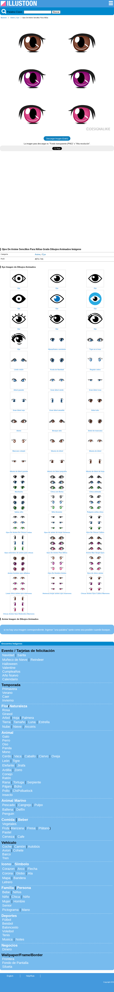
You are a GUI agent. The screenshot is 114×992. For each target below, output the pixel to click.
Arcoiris (30, 726)
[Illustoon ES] (19, 5)
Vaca (17, 756)
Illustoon (4, 18)
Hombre (19, 901)
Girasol (7, 714)
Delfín (20, 809)
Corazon (8, 869)
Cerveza (8, 836)
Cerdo (6, 756)
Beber (23, 820)
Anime (12, 18)
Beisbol (7, 923)
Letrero (7, 882)
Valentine (8, 668)
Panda (7, 748)
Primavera (9, 689)
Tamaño (19, 722)
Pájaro (7, 786)
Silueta (7, 966)
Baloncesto (10, 927)
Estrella (44, 722)
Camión (19, 846)
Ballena (7, 809)
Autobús (34, 846)
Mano (26, 910)
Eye (17, 18)
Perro (6, 740)
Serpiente (34, 782)
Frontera (8, 959)
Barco (6, 854)
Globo (20, 873)
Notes (20, 939)
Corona (7, 873)
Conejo (7, 774)
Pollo (6, 791)
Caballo (30, 756)
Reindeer (37, 660)
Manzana (17, 828)
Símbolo (22, 864)
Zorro (18, 770)
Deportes (9, 916)
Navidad (8, 655)
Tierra (6, 722)
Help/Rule (30, 976)
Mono (6, 752)
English (10, 976)
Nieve (17, 726)
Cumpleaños (11, 671)
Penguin (8, 814)
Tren (5, 858)
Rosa (6, 710)
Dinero (7, 949)
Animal (7, 733)
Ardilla (6, 770)
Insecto (7, 795)
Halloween (9, 664)
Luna (31, 722)
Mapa (6, 878)
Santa (21, 655)
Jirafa (21, 765)
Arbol (6, 718)
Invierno (8, 700)
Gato (5, 736)
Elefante (8, 765)
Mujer (6, 901)
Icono (6, 864)
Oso (5, 744)
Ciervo (43, 756)
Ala (30, 873)
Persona (24, 888)
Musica (7, 939)
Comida (8, 820)
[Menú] (111, 4)
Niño (5, 897)
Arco (21, 869)
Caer (5, 696)
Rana (6, 782)
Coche (7, 846)
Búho (18, 786)
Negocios (9, 945)
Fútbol (6, 920)
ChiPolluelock (23, 791)
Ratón (6, 778)
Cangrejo (24, 805)
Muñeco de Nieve (14, 660)
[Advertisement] (57, 179)
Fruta (6, 828)
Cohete (18, 850)
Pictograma (10, 910)
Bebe (6, 892)
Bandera (20, 878)
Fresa (31, 828)
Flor (4, 706)
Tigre (16, 761)
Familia (7, 888)
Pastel (6, 832)
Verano (7, 693)
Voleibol (8, 931)
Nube (6, 726)
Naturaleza (18, 706)
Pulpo (38, 805)
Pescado (8, 805)
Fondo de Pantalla (15, 963)
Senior (7, 905)
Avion (6, 850)
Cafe (21, 836)
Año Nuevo (10, 675)
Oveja (56, 756)
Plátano (44, 828)
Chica (16, 897)
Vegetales (9, 824)
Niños (17, 892)
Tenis (6, 935)
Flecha (32, 869)
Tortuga (18, 782)
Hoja (15, 718)
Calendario (10, 679)
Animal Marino (13, 800)
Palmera (28, 718)
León (5, 761)
